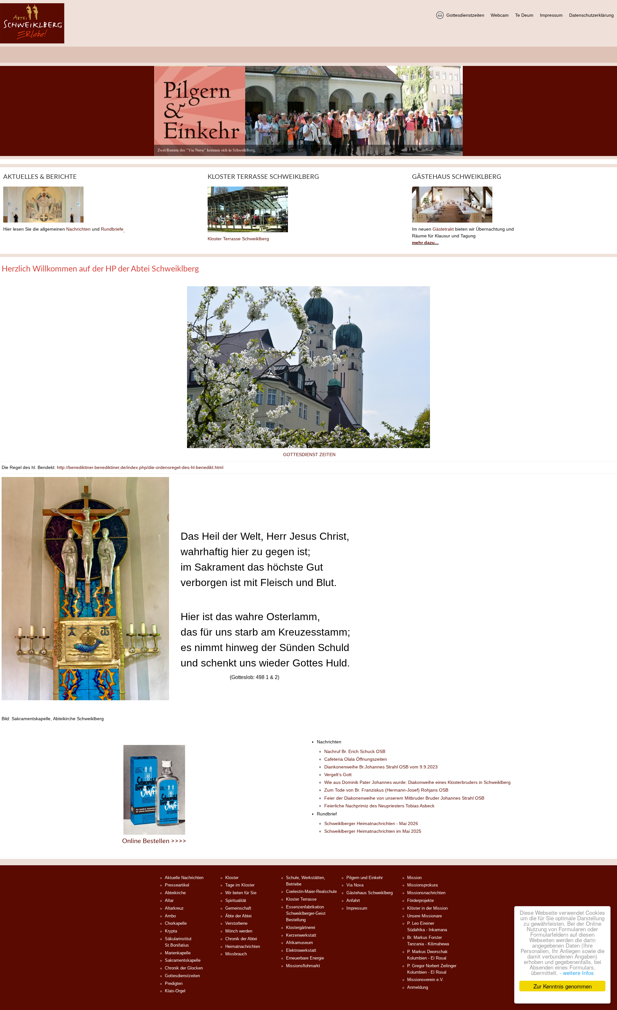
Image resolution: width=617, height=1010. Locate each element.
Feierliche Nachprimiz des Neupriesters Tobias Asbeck (379, 805)
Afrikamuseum (299, 943)
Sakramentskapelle (183, 960)
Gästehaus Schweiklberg (369, 893)
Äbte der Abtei (238, 916)
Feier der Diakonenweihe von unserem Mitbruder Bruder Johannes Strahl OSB (404, 798)
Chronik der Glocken (184, 968)
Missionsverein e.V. (425, 980)
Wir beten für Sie (240, 893)
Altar (169, 900)
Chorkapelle (176, 923)
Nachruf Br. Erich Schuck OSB (354, 751)
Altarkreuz (174, 908)
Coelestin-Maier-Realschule (311, 891)
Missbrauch (236, 954)
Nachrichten (78, 229)
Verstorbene (236, 923)
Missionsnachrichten (426, 893)
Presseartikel (177, 885)
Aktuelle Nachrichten (184, 878)
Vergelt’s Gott (338, 774)
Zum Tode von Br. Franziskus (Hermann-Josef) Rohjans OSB (386, 790)
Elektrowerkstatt (301, 950)
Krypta (171, 931)
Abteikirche (175, 893)
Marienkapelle (178, 953)
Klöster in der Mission (427, 908)
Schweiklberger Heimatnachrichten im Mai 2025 (372, 831)
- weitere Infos (576, 973)
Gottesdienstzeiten (182, 976)
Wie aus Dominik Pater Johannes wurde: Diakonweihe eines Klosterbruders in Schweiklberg (417, 782)
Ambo (170, 916)
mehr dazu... (425, 242)
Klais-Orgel (175, 991)
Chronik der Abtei (241, 939)
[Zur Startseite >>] (32, 23)
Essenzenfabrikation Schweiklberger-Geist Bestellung (306, 913)
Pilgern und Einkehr (364, 878)
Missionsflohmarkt (303, 966)
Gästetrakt (443, 229)
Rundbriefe (112, 229)
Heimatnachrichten (242, 946)
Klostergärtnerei (300, 927)
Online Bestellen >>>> (154, 841)
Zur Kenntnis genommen (562, 986)
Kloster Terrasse (301, 899)
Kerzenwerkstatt (301, 935)
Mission (414, 878)
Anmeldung (417, 987)
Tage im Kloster (240, 885)
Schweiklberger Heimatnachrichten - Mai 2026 (371, 823)
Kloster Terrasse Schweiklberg (238, 238)
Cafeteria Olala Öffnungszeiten (355, 759)
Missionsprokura (422, 885)
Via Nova (354, 885)
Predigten (174, 983)
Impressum (356, 908)
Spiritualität (235, 900)
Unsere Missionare (424, 916)
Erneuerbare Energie (305, 958)
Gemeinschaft (238, 908)
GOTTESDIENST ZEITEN (309, 454)
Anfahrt (353, 900)
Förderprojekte (420, 900)
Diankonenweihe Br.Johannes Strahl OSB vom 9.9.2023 (381, 766)
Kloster (231, 878)
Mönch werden (238, 931)
